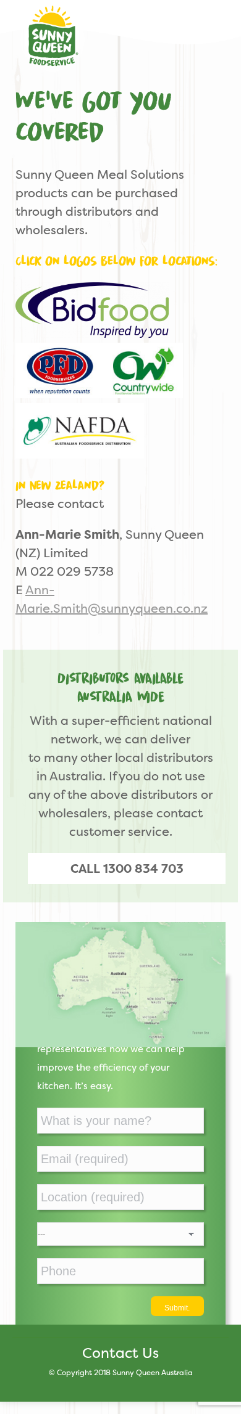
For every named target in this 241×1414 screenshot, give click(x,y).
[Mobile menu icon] (216, 30)
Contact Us (120, 1353)
